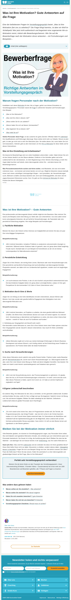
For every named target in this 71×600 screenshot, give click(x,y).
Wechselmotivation (14, 359)
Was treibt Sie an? (12, 132)
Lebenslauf (63, 137)
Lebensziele (27, 445)
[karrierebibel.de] (8, 2)
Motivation (21, 105)
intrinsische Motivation (50, 178)
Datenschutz (51, 597)
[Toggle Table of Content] (35, 46)
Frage (34, 108)
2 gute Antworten (24, 496)
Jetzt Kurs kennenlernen (35, 473)
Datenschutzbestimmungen (18, 572)
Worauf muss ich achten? (26, 503)
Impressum (43, 597)
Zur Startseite (35, 546)
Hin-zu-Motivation (47, 144)
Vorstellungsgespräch (12, 8)
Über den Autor (9, 525)
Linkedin (13, 533)
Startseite (4, 8)
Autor (64, 527)
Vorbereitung (43, 441)
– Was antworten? (23, 489)
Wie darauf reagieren (23, 492)
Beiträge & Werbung (62, 597)
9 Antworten (24, 500)
